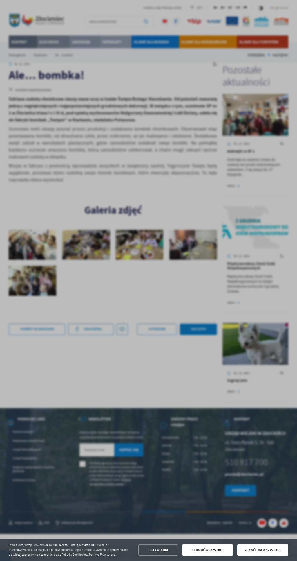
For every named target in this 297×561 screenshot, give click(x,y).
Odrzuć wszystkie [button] (207, 550)
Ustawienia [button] (158, 550)
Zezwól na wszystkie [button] (262, 550)
